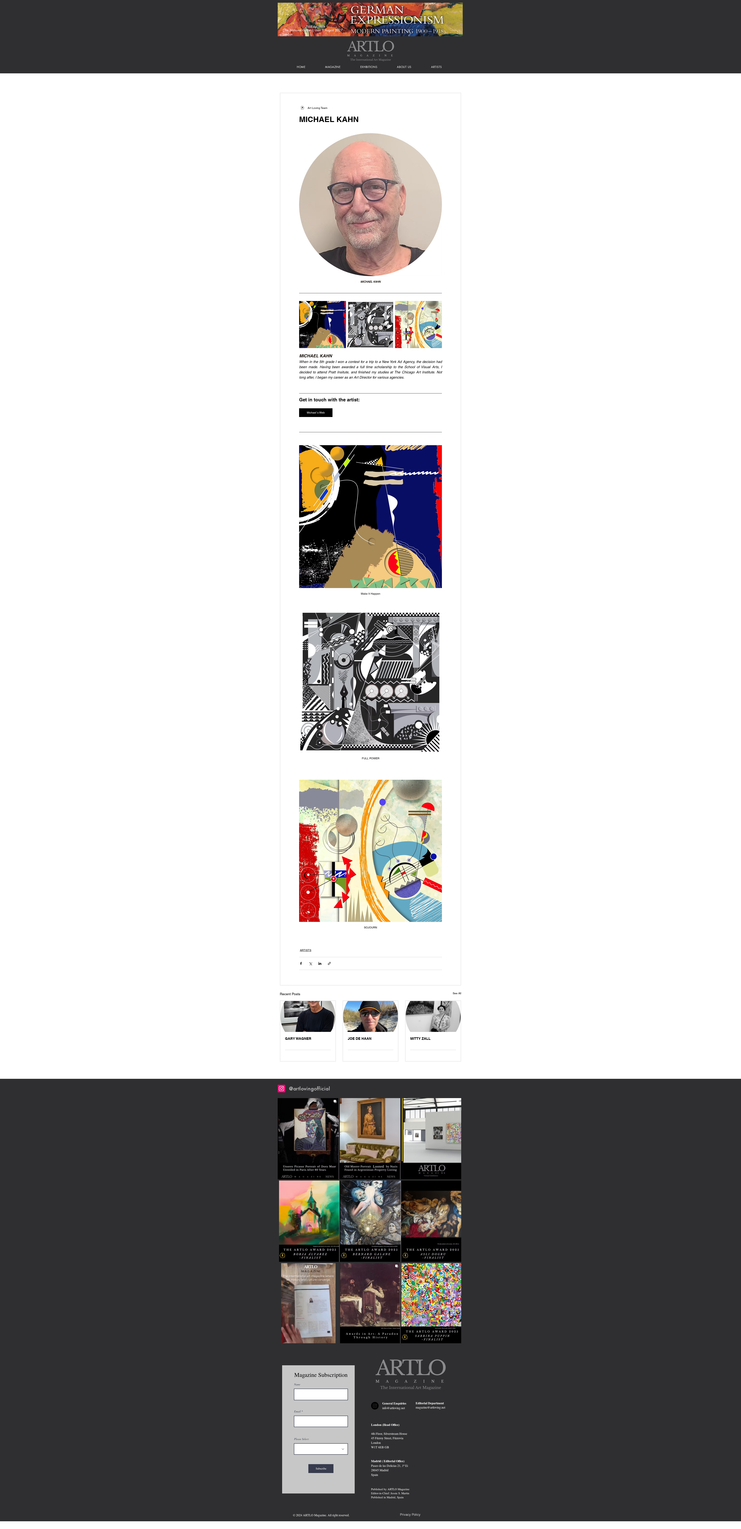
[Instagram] (281, 1088)
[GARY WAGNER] (307, 1016)
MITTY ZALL (420, 1039)
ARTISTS (305, 950)
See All (457, 993)
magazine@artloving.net (430, 1407)
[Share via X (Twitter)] (310, 963)
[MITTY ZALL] (433, 1016)
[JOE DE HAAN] (370, 1016)
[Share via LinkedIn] (320, 963)
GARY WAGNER (298, 1039)
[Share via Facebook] (301, 963)
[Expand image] (322, 324)
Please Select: (301, 1439)
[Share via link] (329, 963)
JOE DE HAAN (359, 1039)
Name (297, 1384)
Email (297, 1411)
